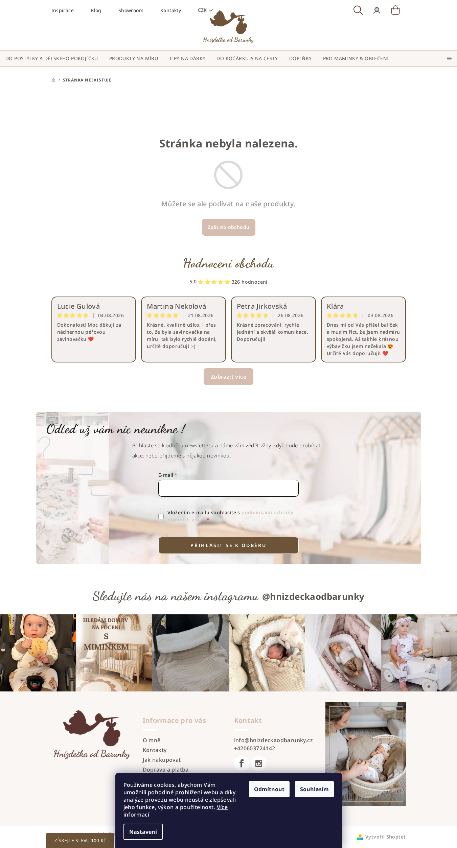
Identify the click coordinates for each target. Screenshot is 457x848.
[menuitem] (52, 58)
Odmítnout (269, 789)
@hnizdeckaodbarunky (313, 596)
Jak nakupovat (162, 759)
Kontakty (155, 750)
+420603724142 (254, 748)
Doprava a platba (166, 769)
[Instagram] (259, 763)
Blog (96, 10)
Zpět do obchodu (229, 227)
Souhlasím (314, 789)
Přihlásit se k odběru (228, 545)
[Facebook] (242, 763)
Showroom (130, 10)
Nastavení (143, 831)
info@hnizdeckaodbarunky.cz (273, 740)
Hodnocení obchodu (228, 263)
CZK (202, 10)
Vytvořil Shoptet (385, 836)
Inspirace (62, 10)
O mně (152, 740)
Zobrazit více (228, 376)
